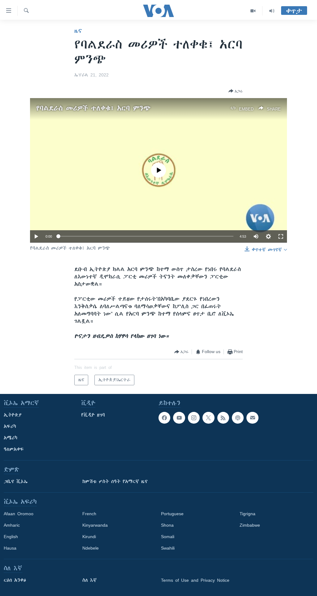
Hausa (10, 548)
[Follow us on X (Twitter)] (208, 418)
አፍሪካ (10, 426)
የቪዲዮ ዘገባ (93, 415)
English (11, 536)
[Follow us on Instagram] (194, 418)
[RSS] (223, 418)
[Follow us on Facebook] (164, 418)
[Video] (253, 10)
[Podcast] (238, 418)
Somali (167, 536)
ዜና (78, 31)
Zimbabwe (250, 525)
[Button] (235, 91)
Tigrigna (247, 513)
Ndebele (90, 548)
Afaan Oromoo (18, 513)
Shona (167, 525)
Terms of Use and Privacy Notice (195, 580)
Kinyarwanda (95, 525)
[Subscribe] (252, 418)
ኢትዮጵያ (13, 415)
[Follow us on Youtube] (179, 418)
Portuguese (172, 513)
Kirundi (89, 536)
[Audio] (272, 10)
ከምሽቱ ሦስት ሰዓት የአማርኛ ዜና (115, 481)
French (89, 513)
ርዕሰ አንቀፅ (15, 580)
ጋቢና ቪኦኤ (16, 481)
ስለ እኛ (89, 580)
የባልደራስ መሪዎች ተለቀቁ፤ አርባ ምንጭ (93, 108)
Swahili (168, 548)
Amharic (12, 525)
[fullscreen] (281, 236)
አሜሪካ (10, 438)
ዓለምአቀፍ (14, 449)
